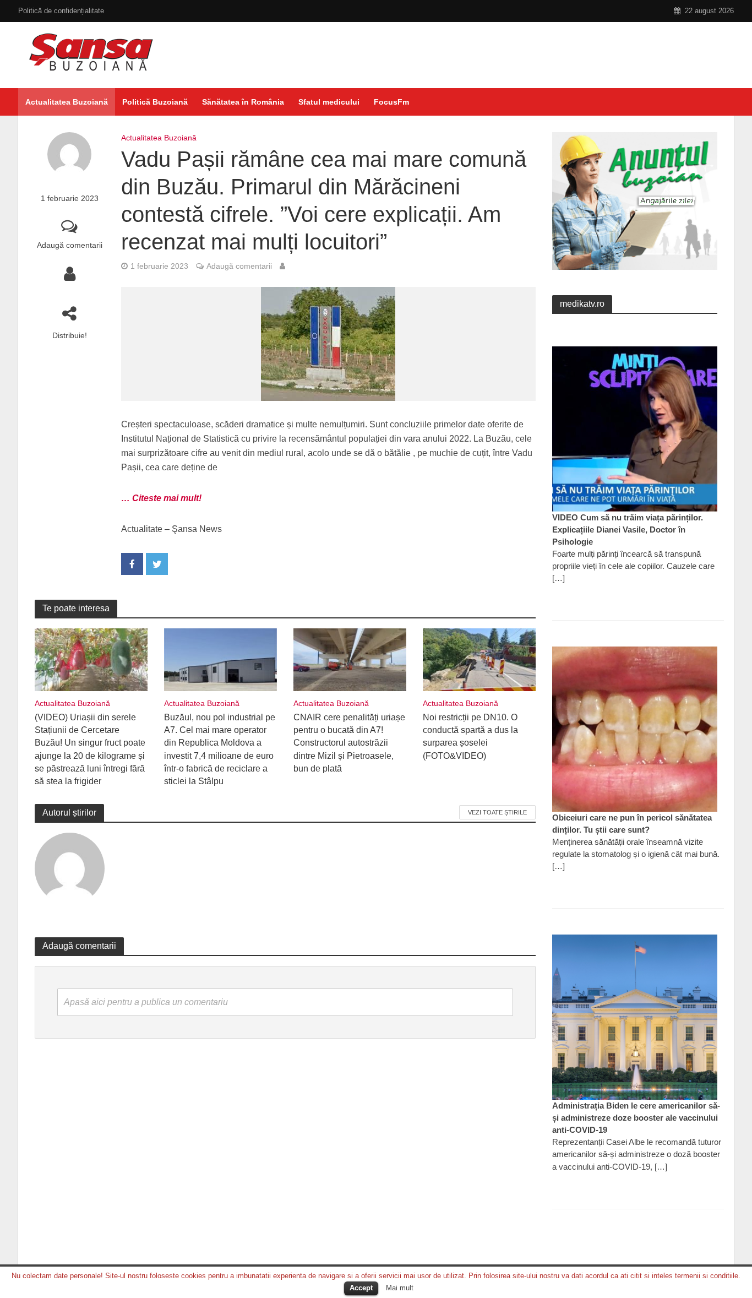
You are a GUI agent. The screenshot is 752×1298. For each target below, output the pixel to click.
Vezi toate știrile (497, 812)
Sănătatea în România (243, 101)
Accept (361, 1288)
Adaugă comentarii (69, 245)
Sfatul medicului (328, 101)
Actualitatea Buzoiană (66, 101)
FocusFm (391, 101)
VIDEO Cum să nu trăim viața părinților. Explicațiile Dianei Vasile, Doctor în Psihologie (627, 529)
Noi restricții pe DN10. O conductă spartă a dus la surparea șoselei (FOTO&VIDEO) (470, 736)
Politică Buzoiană (155, 101)
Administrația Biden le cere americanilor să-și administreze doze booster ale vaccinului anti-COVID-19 (636, 1117)
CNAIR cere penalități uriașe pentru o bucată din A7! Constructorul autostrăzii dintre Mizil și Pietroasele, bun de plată (349, 743)
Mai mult (399, 1288)
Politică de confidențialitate (61, 11)
